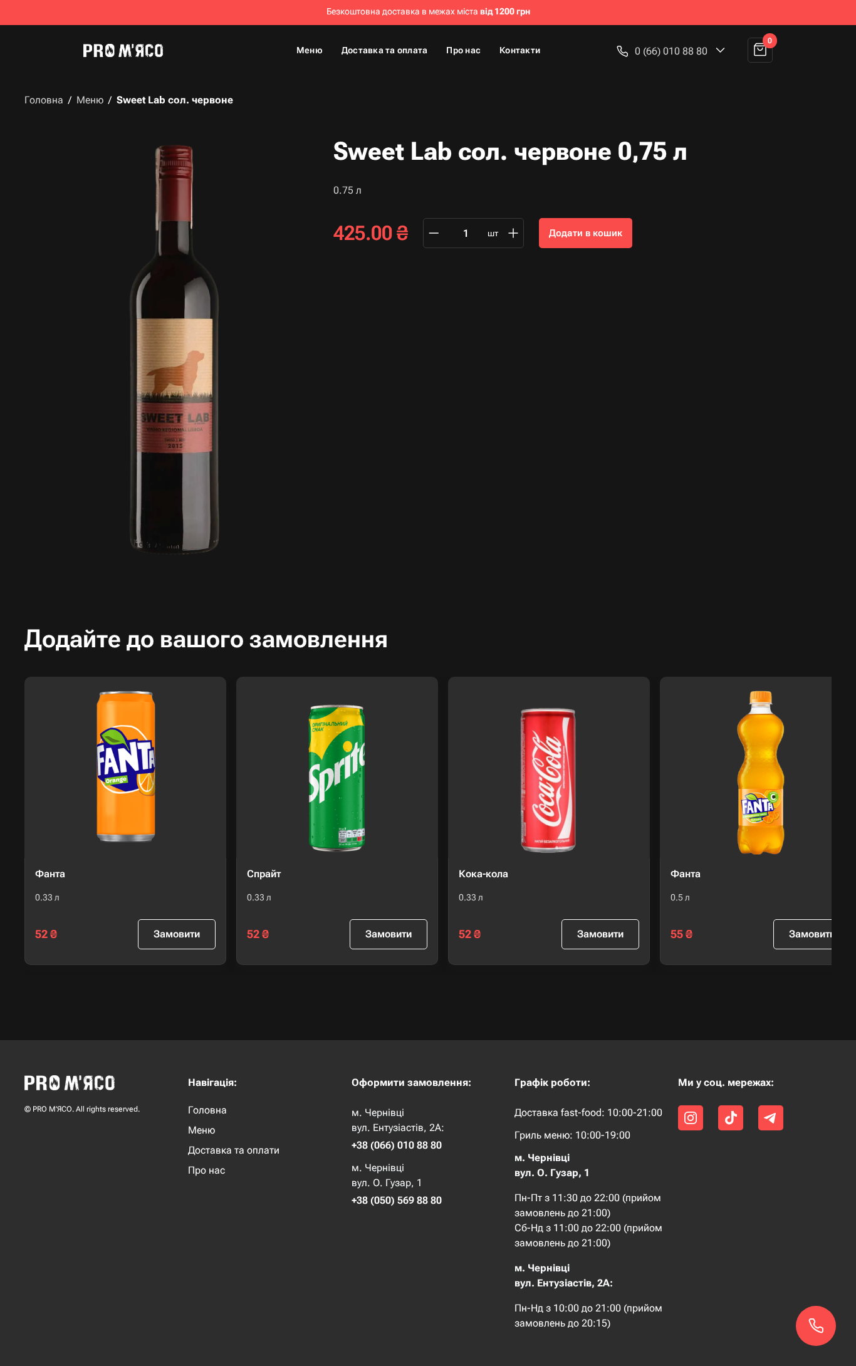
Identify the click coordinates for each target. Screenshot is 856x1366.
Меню (309, 50)
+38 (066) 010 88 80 (397, 1145)
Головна (43, 100)
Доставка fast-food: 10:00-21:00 (588, 1112)
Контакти (519, 50)
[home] (128, 50)
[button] (671, 51)
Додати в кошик (585, 233)
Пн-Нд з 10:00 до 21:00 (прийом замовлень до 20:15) (588, 1315)
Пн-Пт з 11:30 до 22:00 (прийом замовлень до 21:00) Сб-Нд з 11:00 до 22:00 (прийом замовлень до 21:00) (588, 1220)
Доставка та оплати (233, 1150)
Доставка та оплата (385, 50)
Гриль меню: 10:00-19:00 (572, 1135)
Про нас (463, 50)
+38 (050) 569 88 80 (397, 1201)
